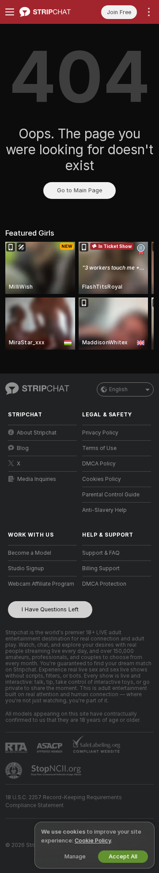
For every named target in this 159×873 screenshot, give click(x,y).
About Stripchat (37, 433)
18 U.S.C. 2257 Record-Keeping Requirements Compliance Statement (63, 801)
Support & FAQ (101, 553)
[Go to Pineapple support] (14, 770)
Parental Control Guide (111, 495)
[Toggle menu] (9, 12)
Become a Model (29, 553)
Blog (23, 448)
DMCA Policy (99, 464)
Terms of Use (99, 448)
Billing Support (101, 568)
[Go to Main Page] (49, 12)
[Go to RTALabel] (17, 747)
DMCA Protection (104, 584)
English (118, 389)
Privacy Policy (100, 433)
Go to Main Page (79, 190)
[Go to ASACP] (50, 748)
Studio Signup (26, 568)
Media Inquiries (36, 479)
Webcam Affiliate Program (41, 584)
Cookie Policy (93, 840)
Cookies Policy (101, 479)
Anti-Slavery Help (104, 510)
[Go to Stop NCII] (57, 770)
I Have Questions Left (50, 609)
